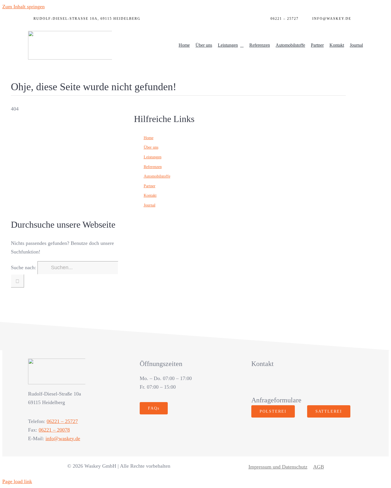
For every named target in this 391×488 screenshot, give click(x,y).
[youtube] (279, 382)
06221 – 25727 (62, 421)
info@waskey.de (63, 438)
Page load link (17, 481)
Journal (149, 205)
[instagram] (267, 382)
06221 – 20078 (54, 430)
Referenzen (153, 167)
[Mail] (360, 20)
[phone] (316, 382)
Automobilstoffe (157, 176)
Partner (149, 186)
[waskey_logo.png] (71, 33)
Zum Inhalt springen (23, 6)
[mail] (304, 382)
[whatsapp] (291, 382)
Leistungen (152, 157)
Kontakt (150, 195)
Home (148, 138)
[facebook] (254, 382)
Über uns (151, 147)
